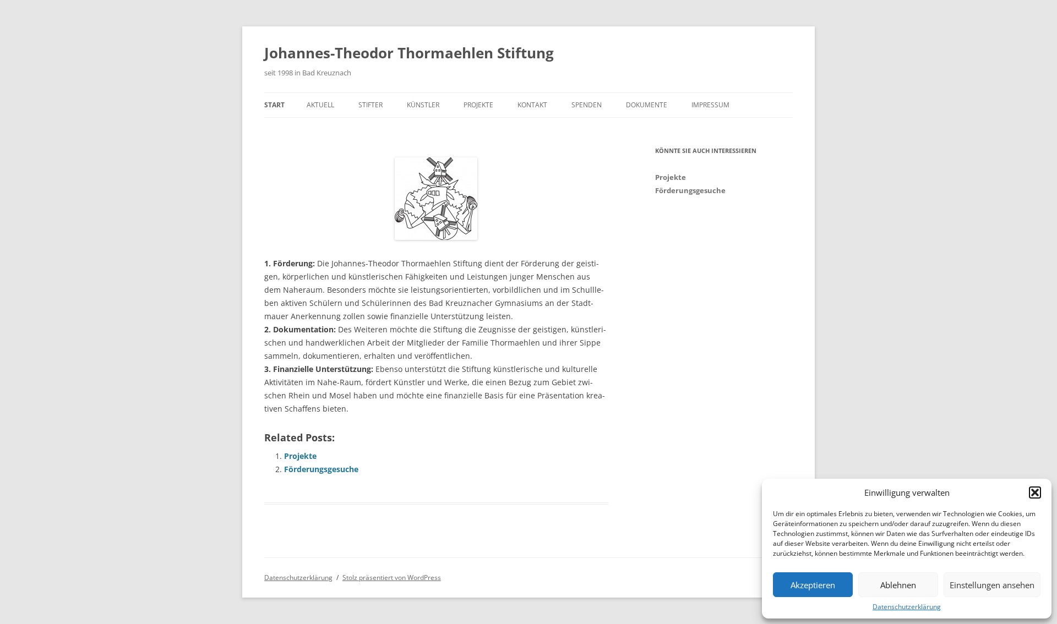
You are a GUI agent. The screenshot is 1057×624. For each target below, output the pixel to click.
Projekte (478, 105)
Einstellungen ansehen (992, 584)
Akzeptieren (813, 584)
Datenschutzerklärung (907, 606)
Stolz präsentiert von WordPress (391, 577)
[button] (1034, 492)
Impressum (710, 105)
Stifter (370, 105)
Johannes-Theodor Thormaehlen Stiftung (409, 53)
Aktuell (320, 105)
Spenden (586, 105)
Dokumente (646, 105)
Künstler (423, 105)
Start (274, 105)
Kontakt (532, 105)
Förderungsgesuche (321, 469)
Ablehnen (898, 584)
